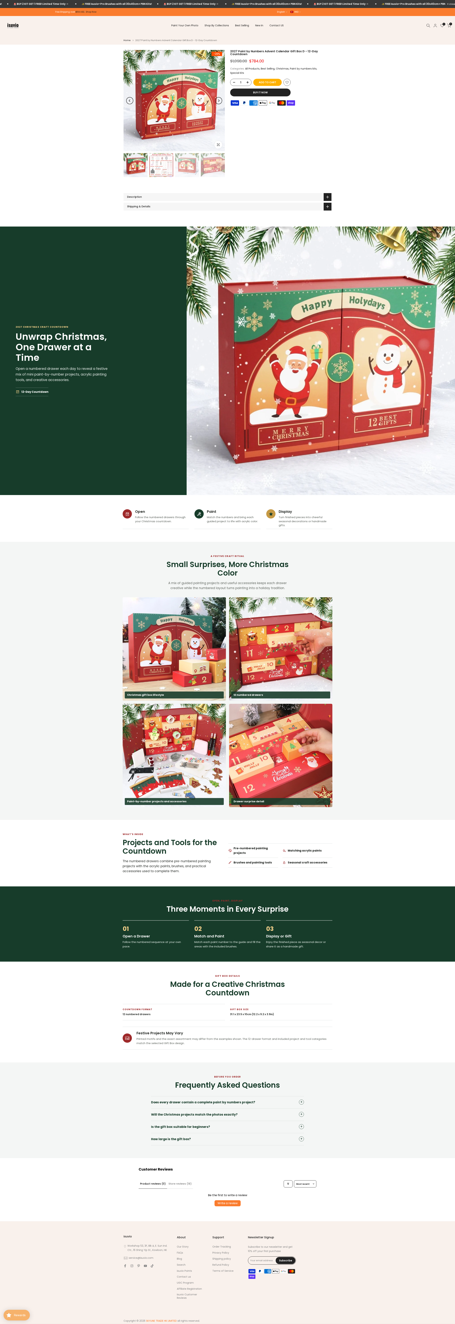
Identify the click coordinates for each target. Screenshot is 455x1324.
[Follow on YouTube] (145, 1266)
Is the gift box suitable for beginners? (180, 1127)
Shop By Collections (217, 25)
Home (127, 40)
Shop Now (91, 11)
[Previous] (129, 100)
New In (259, 25)
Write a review (228, 1203)
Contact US (276, 25)
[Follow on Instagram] (131, 1266)
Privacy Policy (220, 1252)
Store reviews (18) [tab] (180, 1183)
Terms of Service (223, 1271)
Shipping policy (221, 1259)
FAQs (180, 1252)
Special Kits (237, 73)
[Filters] (288, 1183)
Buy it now (260, 92)
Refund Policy (220, 1265)
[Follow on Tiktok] (152, 1266)
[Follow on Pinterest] (138, 1266)
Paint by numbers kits (303, 68)
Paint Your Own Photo (184, 25)
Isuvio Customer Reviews (187, 1296)
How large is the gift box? (171, 1139)
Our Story (183, 1246)
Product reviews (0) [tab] (153, 1183)
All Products (252, 68)
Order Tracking (221, 1246)
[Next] (218, 100)
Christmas (282, 68)
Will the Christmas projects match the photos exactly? (194, 1114)
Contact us (184, 1276)
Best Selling (242, 25)
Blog (179, 1259)
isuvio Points (184, 1271)
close (452, 4)
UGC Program (185, 1283)
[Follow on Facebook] (125, 1266)
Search (181, 1265)
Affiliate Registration (189, 1289)
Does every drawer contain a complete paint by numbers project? (203, 1102)
